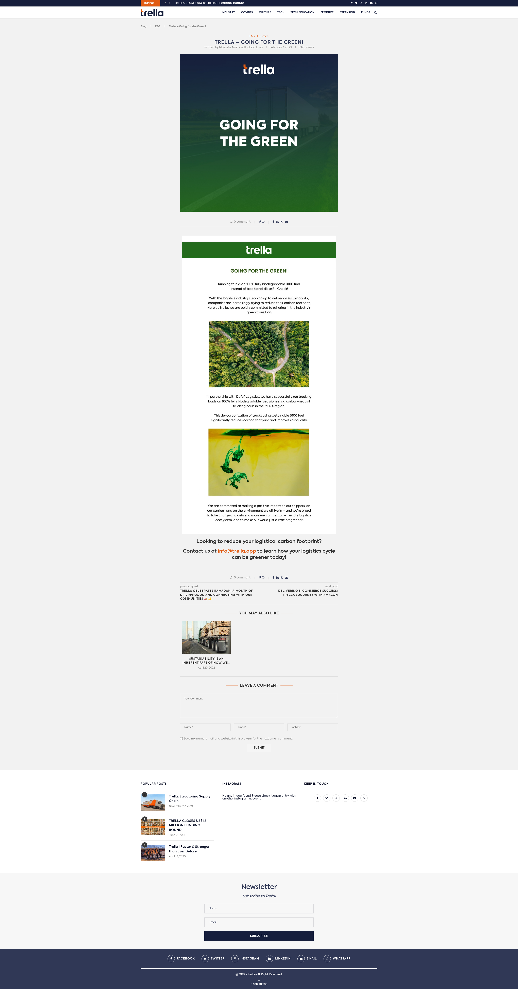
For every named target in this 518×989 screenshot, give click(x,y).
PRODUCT (327, 12)
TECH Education (302, 12)
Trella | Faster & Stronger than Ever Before (189, 849)
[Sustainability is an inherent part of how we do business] (206, 637)
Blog (143, 26)
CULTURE (265, 12)
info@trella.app (237, 551)
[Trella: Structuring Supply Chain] (153, 802)
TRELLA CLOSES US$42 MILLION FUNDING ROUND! (187, 825)
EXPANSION (347, 12)
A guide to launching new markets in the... (208, 3)
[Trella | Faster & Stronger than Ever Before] (153, 853)
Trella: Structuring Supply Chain (189, 799)
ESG (157, 26)
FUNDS (365, 12)
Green (264, 36)
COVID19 (247, 12)
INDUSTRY (228, 12)
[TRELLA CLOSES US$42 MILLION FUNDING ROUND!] (153, 827)
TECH (280, 12)
